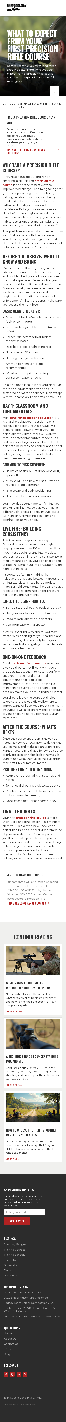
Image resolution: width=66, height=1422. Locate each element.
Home (8, 1333)
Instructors (11, 1260)
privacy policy (34, 1397)
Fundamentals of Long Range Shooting (32, 881)
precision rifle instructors (28, 663)
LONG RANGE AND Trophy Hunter (28, 890)
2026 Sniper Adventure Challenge (26, 1297)
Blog (7, 1354)
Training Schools (14, 1254)
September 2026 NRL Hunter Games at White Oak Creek (30, 1309)
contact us (11, 1343)
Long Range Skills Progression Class (29, 886)
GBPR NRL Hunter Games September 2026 (32, 1316)
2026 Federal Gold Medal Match (24, 1292)
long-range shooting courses (30, 417)
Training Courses (14, 1249)
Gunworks (10, 1265)
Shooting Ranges (15, 1244)
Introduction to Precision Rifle (25, 898)
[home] (16, 8)
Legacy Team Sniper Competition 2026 (29, 1303)
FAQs (7, 1349)
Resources (11, 1275)
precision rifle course (31, 817)
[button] (55, 8)
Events (8, 1270)
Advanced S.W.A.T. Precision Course (29, 894)
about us (10, 1338)
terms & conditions (15, 1397)
